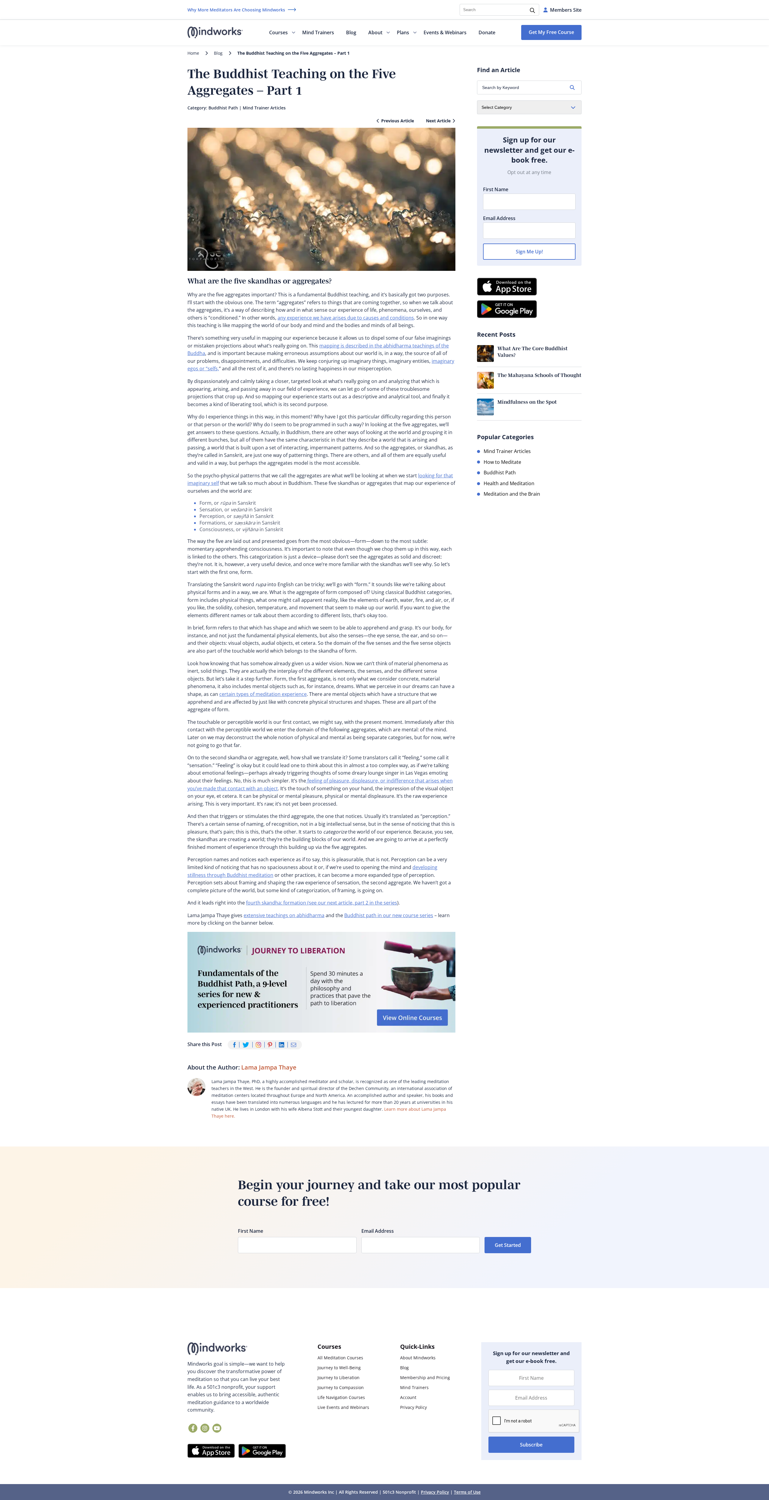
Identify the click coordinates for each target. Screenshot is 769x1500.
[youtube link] (216, 1428)
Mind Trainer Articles (264, 108)
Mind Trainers (318, 32)
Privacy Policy (413, 1407)
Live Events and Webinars (343, 1407)
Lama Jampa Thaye (268, 1067)
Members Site (566, 10)
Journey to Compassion (341, 1387)
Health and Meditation (509, 483)
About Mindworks (418, 1358)
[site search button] (532, 11)
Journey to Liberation (339, 1377)
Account (408, 1397)
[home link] (236, 1348)
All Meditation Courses (340, 1358)
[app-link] (211, 1451)
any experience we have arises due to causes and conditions (346, 317)
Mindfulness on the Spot (527, 402)
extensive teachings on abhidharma (284, 915)
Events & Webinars (445, 32)
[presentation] (534, 1421)
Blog (351, 32)
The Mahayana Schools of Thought (539, 375)
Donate (487, 32)
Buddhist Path (223, 108)
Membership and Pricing (425, 1377)
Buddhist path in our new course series (388, 915)
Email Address (499, 218)
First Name (495, 189)
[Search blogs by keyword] (572, 87)
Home (193, 53)
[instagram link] (204, 1428)
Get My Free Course (551, 32)
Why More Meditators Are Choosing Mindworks (236, 10)
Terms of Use (467, 1492)
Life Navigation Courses (341, 1397)
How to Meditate (502, 462)
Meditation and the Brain (512, 494)
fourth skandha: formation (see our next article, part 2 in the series (321, 902)
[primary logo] (215, 32)
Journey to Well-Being (339, 1367)
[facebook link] (192, 1428)
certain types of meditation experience (263, 694)
